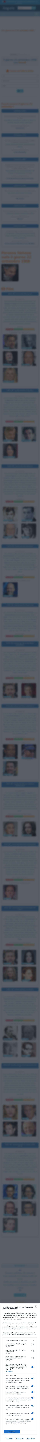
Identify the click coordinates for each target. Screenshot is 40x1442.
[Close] (36, 1307)
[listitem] (20, 1340)
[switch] (32, 1344)
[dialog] (20, 1373)
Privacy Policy (31, 1438)
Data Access (20, 1438)
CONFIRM (11, 1432)
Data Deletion (9, 1438)
